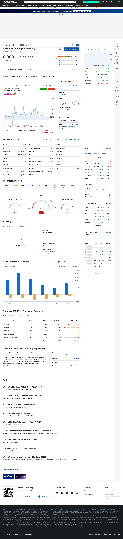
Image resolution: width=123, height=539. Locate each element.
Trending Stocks (90, 203)
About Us (87, 487)
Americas (61, 7)
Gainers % (96, 153)
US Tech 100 (88, 77)
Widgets (107, 498)
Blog (106, 487)
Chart (13, 76)
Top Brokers (89, 184)
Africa (85, 7)
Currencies (87, 46)
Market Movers (90, 149)
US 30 (86, 71)
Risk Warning (117, 534)
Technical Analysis (12, 180)
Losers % (103, 153)
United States (75, 366)
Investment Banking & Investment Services (72, 354)
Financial (76, 358)
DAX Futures (88, 80)
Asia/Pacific (80, 7)
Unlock (30, 340)
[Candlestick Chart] (5, 85)
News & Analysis (23, 76)
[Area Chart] (8, 85)
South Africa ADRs (52, 7)
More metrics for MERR (72, 139)
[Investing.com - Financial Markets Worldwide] (10, 2)
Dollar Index (88, 83)
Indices (95, 46)
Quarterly (12, 266)
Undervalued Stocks (105, 7)
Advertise (87, 491)
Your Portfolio (109, 494)
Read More (6, 366)
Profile (12, 81)
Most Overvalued (101, 239)
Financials (34, 76)
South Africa (23, 7)
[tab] (6, 186)
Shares (6, 7)
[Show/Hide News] (30, 85)
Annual (5, 266)
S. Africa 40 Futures (90, 68)
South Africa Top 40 (90, 65)
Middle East (73, 7)
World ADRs (44, 7)
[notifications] (116, 2)
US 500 (86, 74)
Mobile (107, 491)
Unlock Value (74, 56)
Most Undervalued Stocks (91, 234)
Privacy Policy (107, 534)
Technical (43, 76)
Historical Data (20, 81)
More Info (28, 69)
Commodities (102, 46)
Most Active (88, 153)
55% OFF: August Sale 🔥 (91, 1)
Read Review (110, 195)
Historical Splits (30, 81)
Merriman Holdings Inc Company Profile (24, 348)
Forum (51, 76)
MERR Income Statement (16, 261)
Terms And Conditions (94, 534)
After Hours (30, 7)
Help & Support (88, 494)
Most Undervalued (89, 239)
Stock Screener (70, 5)
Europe (66, 7)
